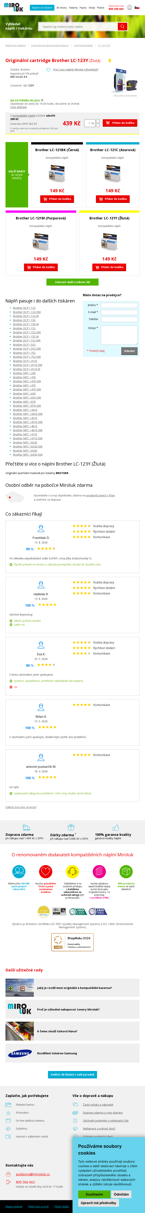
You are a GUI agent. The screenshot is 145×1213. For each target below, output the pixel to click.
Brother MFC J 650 (24, 393)
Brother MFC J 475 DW (27, 389)
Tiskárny (73, 7)
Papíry (83, 7)
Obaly (92, 7)
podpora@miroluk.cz (33, 1174)
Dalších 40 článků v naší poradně (72, 1074)
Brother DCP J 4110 (25, 361)
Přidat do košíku (123, 123)
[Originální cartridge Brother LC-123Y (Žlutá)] (125, 93)
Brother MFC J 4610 (25, 426)
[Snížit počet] (98, 125)
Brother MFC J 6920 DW (27, 454)
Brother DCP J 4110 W (26, 369)
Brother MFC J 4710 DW (27, 438)
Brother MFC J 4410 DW (27, 414)
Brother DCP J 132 (24, 308)
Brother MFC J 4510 (25, 418)
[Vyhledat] (122, 26)
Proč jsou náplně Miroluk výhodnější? (75, 69)
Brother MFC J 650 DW (27, 397)
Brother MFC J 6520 (25, 442)
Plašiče (100, 7)
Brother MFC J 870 (24, 402)
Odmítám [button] (121, 1194)
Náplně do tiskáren (42, 7)
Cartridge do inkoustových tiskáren (50, 45)
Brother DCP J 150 (24, 320)
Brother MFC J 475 (24, 385)
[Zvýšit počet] (98, 121)
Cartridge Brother (83, 45)
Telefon (93, 319)
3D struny (61, 7)
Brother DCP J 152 (24, 328)
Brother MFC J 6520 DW (27, 446)
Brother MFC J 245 (24, 373)
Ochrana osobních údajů (98, 1136)
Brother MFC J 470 (24, 377)
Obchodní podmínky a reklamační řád (105, 1120)
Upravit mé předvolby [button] (98, 1203)
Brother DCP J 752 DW (27, 357)
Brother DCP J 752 (24, 353)
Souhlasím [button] (94, 1194)
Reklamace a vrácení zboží (99, 1128)
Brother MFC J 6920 (25, 450)
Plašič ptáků (61, 1206)
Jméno (92, 305)
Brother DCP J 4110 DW (27, 365)
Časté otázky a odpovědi (98, 1104)
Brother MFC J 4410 (25, 410)
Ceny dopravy (18, 107)
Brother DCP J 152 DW (27, 332)
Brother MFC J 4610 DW (27, 430)
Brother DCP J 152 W (26, 336)
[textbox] (78, 26)
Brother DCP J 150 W (26, 324)
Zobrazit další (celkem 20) (72, 282)
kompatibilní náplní (23, 115)
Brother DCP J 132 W (26, 316)
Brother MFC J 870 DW (27, 405)
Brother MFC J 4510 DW (27, 422)
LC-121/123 (104, 45)
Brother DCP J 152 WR (26, 340)
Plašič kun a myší (38, 1206)
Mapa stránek (13, 1206)
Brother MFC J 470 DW (27, 381)
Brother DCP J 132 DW (27, 312)
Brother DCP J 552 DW (27, 348)
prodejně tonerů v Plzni (100, 495)
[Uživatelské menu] (129, 9)
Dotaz (92, 328)
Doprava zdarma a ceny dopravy (103, 1112)
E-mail (92, 312)
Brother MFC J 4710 (25, 434)
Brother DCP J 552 (24, 344)
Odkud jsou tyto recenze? (21, 807)
